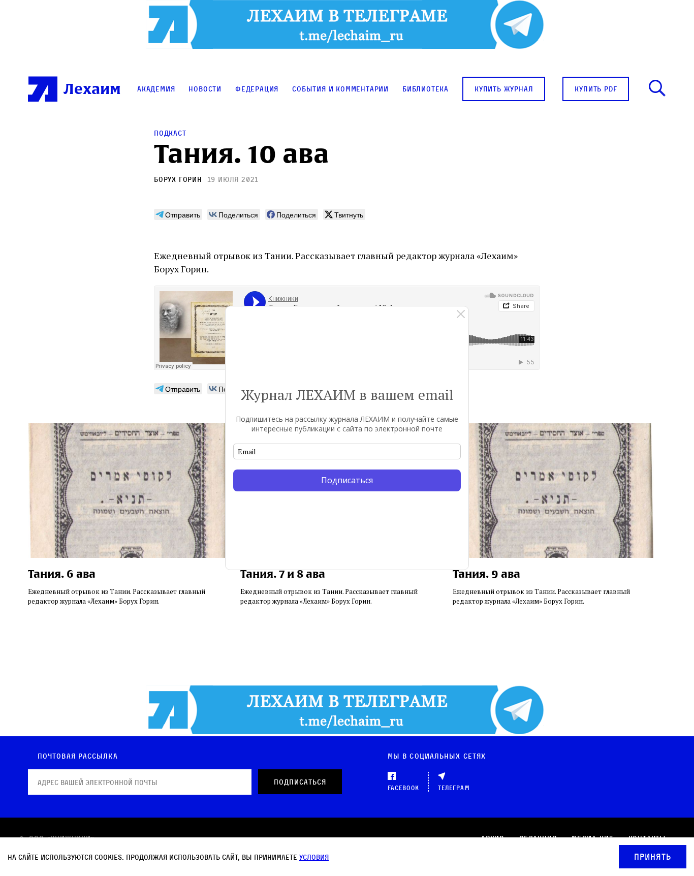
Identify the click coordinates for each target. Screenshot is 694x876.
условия (314, 857)
